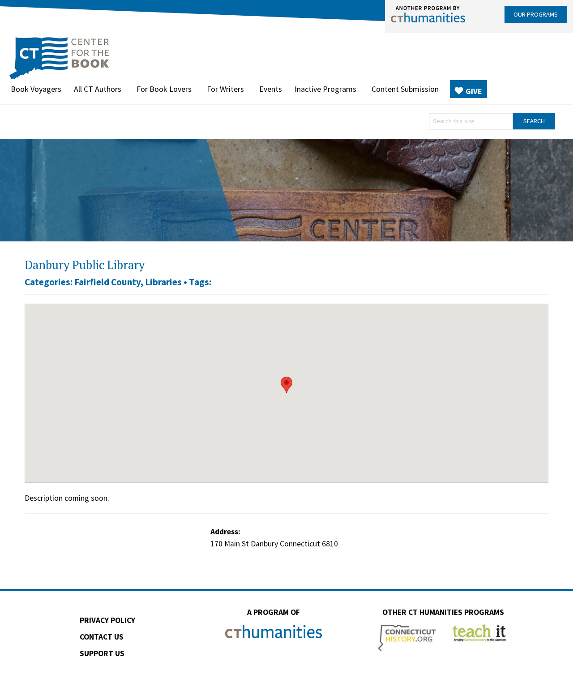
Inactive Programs (325, 89)
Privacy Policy (107, 620)
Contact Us (102, 637)
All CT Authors (97, 89)
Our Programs (535, 14)
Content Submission (405, 89)
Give (474, 91)
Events (270, 89)
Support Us (102, 653)
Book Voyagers (36, 89)
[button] (286, 385)
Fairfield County (107, 282)
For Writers (225, 89)
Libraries (163, 282)
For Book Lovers (164, 89)
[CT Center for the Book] (59, 57)
